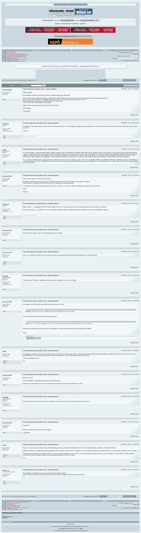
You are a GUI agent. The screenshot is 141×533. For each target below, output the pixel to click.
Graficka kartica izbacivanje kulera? (14, 509)
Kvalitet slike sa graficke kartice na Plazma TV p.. (18, 507)
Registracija (57, 23)
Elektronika (7, 80)
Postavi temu (127, 80)
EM (80, 528)
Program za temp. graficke (13, 60)
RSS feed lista (70, 528)
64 (133, 60)
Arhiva (76, 528)
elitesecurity (59, 15)
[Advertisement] (70, 74)
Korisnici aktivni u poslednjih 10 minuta (12, 512)
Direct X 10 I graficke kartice (13, 506)
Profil (4, 99)
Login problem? (83, 23)
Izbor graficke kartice (11, 51)
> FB (101, 80)
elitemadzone (67, 15)
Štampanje (132, 85)
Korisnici (79, 4)
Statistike (84, 4)
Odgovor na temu (134, 114)
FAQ (61, 4)
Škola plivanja (74, 530)
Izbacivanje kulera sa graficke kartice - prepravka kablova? (24, 80)
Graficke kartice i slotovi (12, 58)
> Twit (105, 80)
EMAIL (74, 15)
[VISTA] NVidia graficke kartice (13, 505)
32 (131, 60)
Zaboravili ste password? (66, 23)
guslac (27, 323)
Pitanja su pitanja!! (11, 52)
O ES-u (71, 4)
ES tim (86, 526)
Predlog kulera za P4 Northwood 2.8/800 (16, 61)
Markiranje (126, 85)
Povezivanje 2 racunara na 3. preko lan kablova (17, 502)
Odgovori (133, 80)
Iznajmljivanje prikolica (82, 530)
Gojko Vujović (71, 526)
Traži (44, 85)
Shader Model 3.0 (11, 504)
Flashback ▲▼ (75, 23)
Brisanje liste (136, 53)
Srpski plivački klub (65, 530)
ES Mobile (82, 15)
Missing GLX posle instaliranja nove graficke (16, 57)
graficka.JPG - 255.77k (35, 337)
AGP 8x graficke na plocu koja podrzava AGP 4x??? (18, 54)
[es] (3, 80)
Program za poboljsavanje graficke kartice (16, 55)
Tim (75, 4)
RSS (77, 15)
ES (81, 528)
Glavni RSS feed (62, 528)
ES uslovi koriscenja (57, 526)
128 (135, 60)
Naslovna (56, 4)
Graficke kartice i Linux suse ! (13, 503)
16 (129, 60)
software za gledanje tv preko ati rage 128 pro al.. (18, 59)
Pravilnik (66, 4)
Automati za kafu (57, 530)
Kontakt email (70, 524)
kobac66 (28, 311)
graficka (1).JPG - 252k (35, 338)
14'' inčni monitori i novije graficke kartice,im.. (17, 53)
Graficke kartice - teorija (12, 508)
